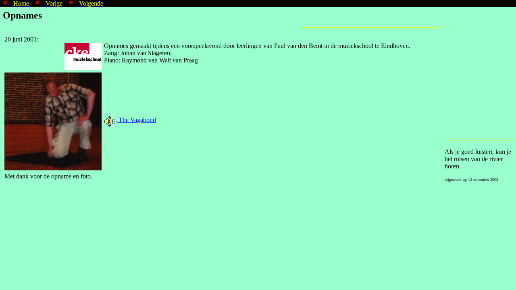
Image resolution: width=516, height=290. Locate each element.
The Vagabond (136, 119)
